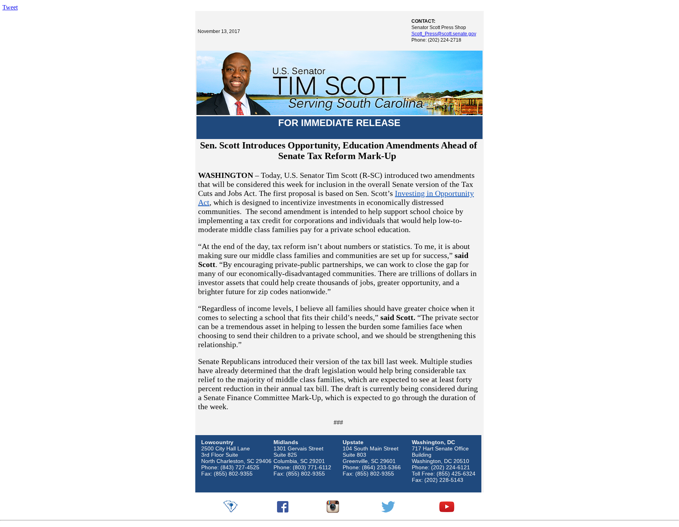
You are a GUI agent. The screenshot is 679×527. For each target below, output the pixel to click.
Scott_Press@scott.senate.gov (443, 34)
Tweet (10, 7)
